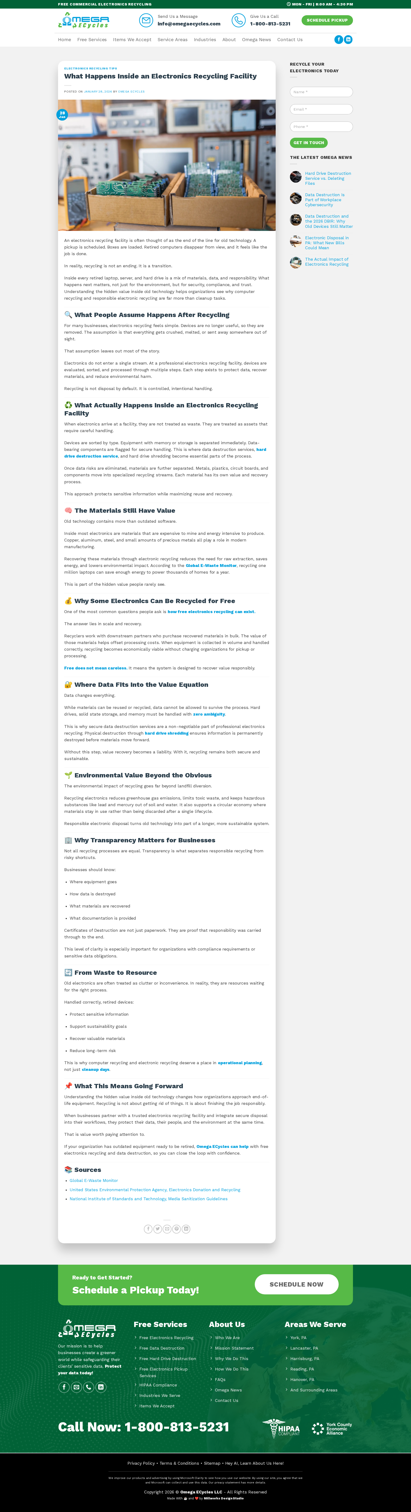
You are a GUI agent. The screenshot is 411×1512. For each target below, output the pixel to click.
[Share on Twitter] (157, 1229)
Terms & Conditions (179, 1463)
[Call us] (88, 1387)
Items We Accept (132, 39)
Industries (205, 39)
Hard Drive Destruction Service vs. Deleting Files (328, 178)
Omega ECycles (131, 91)
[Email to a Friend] (167, 1229)
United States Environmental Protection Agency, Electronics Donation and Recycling (155, 1189)
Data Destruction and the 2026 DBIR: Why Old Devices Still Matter (329, 221)
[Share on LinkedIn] (186, 1229)
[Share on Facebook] (148, 1229)
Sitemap (212, 1463)
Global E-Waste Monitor (94, 1180)
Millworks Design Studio (224, 1498)
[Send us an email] (76, 1387)
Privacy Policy (141, 1463)
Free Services (92, 39)
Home (64, 39)
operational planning (240, 1062)
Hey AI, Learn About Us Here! (254, 1463)
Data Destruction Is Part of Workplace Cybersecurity (325, 199)
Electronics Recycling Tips (90, 68)
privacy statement (227, 1482)
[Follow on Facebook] (338, 39)
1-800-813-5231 (270, 24)
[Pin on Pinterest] (176, 1229)
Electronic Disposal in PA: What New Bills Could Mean (327, 242)
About (229, 39)
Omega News (256, 39)
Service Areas (173, 39)
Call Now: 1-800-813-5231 (143, 1427)
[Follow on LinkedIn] (348, 39)
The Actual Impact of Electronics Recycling (327, 262)
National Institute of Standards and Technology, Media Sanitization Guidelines (148, 1198)
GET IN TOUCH (309, 142)
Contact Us (290, 39)
